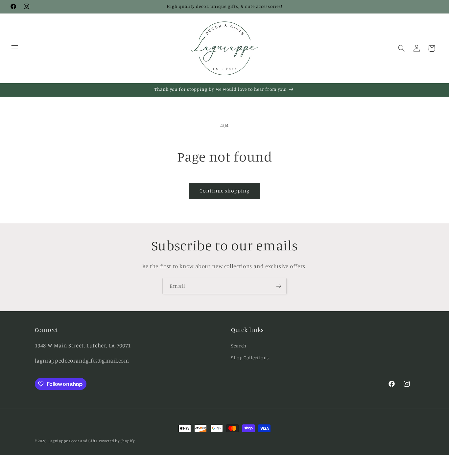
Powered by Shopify (117, 441)
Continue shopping (225, 191)
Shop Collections (250, 357)
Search (239, 345)
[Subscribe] (278, 286)
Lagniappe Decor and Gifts (72, 441)
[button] (14, 48)
